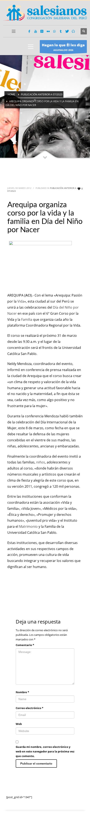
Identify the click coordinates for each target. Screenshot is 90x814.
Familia (26, 319)
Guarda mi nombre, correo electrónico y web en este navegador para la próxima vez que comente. (45, 751)
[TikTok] (61, 31)
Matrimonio (28, 526)
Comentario (25, 645)
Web (19, 724)
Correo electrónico (29, 708)
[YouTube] (35, 31)
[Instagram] (42, 31)
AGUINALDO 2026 (63, 47)
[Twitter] (67, 31)
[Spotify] (73, 31)
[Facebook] (29, 31)
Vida (20, 301)
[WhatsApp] (54, 31)
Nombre (22, 692)
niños (40, 462)
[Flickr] (48, 31)
